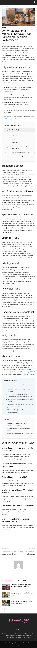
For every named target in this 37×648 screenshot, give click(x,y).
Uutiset (7, 6)
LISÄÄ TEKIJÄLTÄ (21, 580)
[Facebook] (3, 540)
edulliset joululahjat (29, 372)
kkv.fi (19, 436)
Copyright (11, 643)
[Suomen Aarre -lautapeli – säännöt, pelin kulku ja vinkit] (6, 603)
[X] (7, 540)
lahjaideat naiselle (27, 374)
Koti (3, 6)
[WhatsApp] (15, 540)
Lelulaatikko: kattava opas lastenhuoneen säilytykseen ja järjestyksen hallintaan (9, 552)
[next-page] (5, 610)
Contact (25, 643)
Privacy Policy (18, 643)
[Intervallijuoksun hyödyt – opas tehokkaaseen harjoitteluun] (6, 587)
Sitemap (30, 643)
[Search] (34, 2)
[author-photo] (18, 569)
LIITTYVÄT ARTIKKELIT (8, 580)
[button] (3, 2)
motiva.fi (9, 430)
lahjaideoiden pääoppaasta (13, 119)
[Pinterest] (11, 540)
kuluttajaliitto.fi (17, 425)
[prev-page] (3, 610)
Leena (6, 43)
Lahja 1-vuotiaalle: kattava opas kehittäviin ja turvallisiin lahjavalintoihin (27, 552)
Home (6, 643)
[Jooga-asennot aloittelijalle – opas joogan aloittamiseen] (6, 595)
